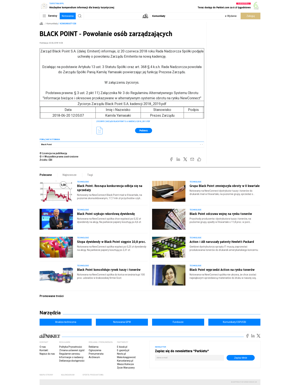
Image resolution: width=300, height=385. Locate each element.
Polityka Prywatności (70, 346)
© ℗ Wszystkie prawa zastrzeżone (59, 156)
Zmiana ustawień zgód (71, 350)
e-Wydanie (231, 16)
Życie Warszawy (126, 367)
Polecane (46, 175)
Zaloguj (251, 16)
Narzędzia (50, 313)
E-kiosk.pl (122, 346)
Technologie (83, 182)
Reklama (93, 346)
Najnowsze (69, 175)
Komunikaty (158, 16)
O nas (43, 346)
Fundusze (178, 322)
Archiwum (94, 357)
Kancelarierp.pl (125, 360)
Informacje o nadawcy (71, 357)
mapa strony (46, 375)
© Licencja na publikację (53, 153)
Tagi (90, 175)
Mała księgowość (126, 357)
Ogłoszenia (95, 350)
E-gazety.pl (123, 350)
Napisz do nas (47, 353)
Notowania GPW (122, 322)
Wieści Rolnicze (125, 364)
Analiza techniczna (65, 322)
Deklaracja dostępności (71, 360)
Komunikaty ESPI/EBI (234, 322)
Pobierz (143, 130)
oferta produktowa (92, 375)
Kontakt (44, 350)
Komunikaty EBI (68, 23)
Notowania (68, 16)
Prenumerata (96, 353)
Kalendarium (67, 375)
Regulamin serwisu (69, 353)
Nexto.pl (121, 353)
